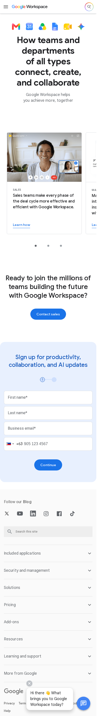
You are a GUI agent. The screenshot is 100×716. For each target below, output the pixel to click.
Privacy (9, 703)
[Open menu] (6, 7)
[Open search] (89, 6)
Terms (23, 703)
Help (7, 711)
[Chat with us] (83, 703)
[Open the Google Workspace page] (30, 7)
